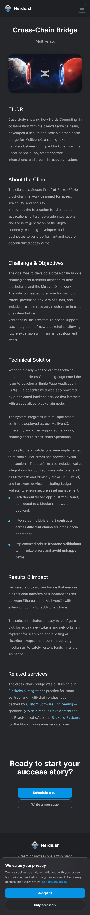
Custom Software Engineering (49, 704)
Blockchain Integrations (26, 691)
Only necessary (45, 905)
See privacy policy (54, 881)
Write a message (45, 804)
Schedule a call (45, 793)
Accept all (45, 893)
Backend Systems (66, 717)
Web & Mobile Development (49, 711)
